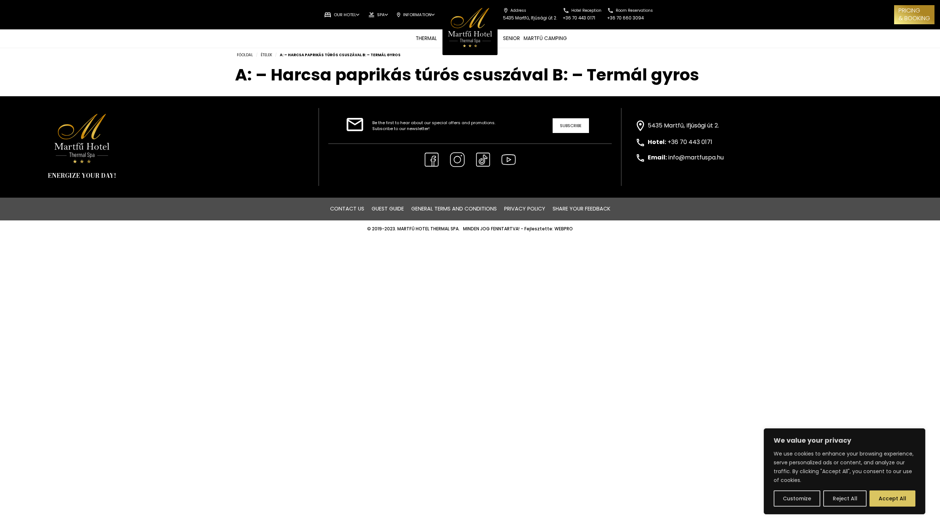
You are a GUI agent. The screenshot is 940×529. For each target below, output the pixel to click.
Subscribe (571, 126)
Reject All (845, 498)
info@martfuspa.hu (696, 157)
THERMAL (426, 38)
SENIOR (511, 38)
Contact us (347, 208)
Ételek (266, 55)
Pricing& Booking (914, 14)
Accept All (892, 498)
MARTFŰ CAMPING (545, 38)
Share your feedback (581, 208)
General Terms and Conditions (454, 208)
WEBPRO (563, 229)
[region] (844, 471)
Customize (797, 498)
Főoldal (245, 55)
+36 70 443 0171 (690, 142)
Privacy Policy (524, 208)
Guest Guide (388, 208)
